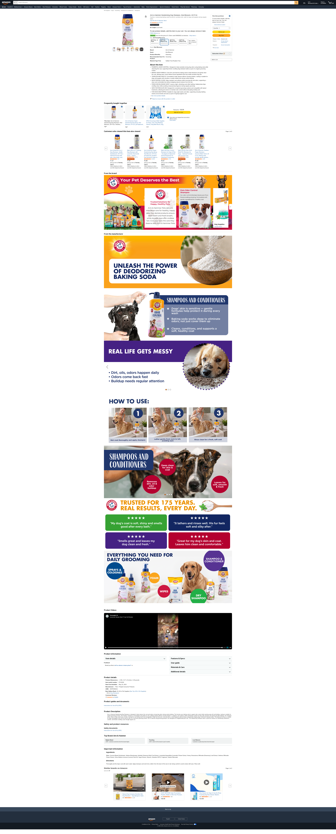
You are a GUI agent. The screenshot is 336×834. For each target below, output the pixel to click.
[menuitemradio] (227, 647)
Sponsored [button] (106, 770)
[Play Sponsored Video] (168, 782)
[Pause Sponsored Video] (143, 786)
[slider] (165, 647)
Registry (103, 7)
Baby (143, 7)
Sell (92, 7)
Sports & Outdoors (165, 7)
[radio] (114, 49)
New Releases (47, 7)
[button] (3, 7)
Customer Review (115, 617)
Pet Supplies (107, 10)
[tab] (166, 389)
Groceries (55, 7)
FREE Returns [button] (154, 33)
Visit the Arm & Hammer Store (158, 20)
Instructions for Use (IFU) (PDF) (113, 705)
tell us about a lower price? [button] (123, 665)
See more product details (158, 95)
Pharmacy (194, 7)
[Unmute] (230, 648)
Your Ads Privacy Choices (187, 824)
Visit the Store (218, 226)
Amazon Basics (28, 7)
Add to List (215, 59)
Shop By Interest (185, 7)
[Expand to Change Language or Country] (172, 819)
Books (79, 7)
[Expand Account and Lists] (318, 3)
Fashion (97, 7)
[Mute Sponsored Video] (143, 789)
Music (109, 7)
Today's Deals (72, 7)
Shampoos (137, 10)
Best (121, 617)
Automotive (137, 7)
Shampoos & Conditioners (127, 10)
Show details (173, 120)
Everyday (201, 7)
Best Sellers (37, 7)
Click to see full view (127, 46)
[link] (135, 112)
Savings (153, 35)
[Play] (105, 647)
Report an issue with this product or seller (163, 99)
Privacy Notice (155, 824)
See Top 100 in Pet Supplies (138, 691)
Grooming (117, 10)
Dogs (112, 10)
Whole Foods (63, 7)
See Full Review (128, 617)
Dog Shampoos (114, 693)
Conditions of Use (146, 824)
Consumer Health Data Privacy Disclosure (170, 824)
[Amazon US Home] (151, 819)
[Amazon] (6, 2)
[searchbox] (156, 2)
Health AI (10, 7)
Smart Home (175, 7)
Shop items (192, 35)
